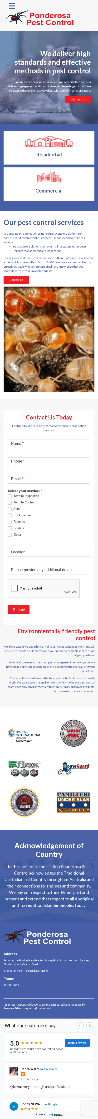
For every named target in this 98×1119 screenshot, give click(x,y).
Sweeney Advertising (16, 1008)
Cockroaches (22, 515)
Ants (16, 509)
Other (17, 534)
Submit (19, 610)
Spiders (18, 528)
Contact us (78, 99)
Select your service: (25, 491)
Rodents (19, 522)
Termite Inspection (26, 496)
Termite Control (23, 502)
